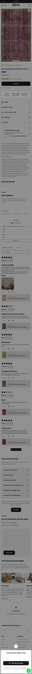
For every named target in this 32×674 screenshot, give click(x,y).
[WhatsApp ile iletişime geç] (29, 671)
